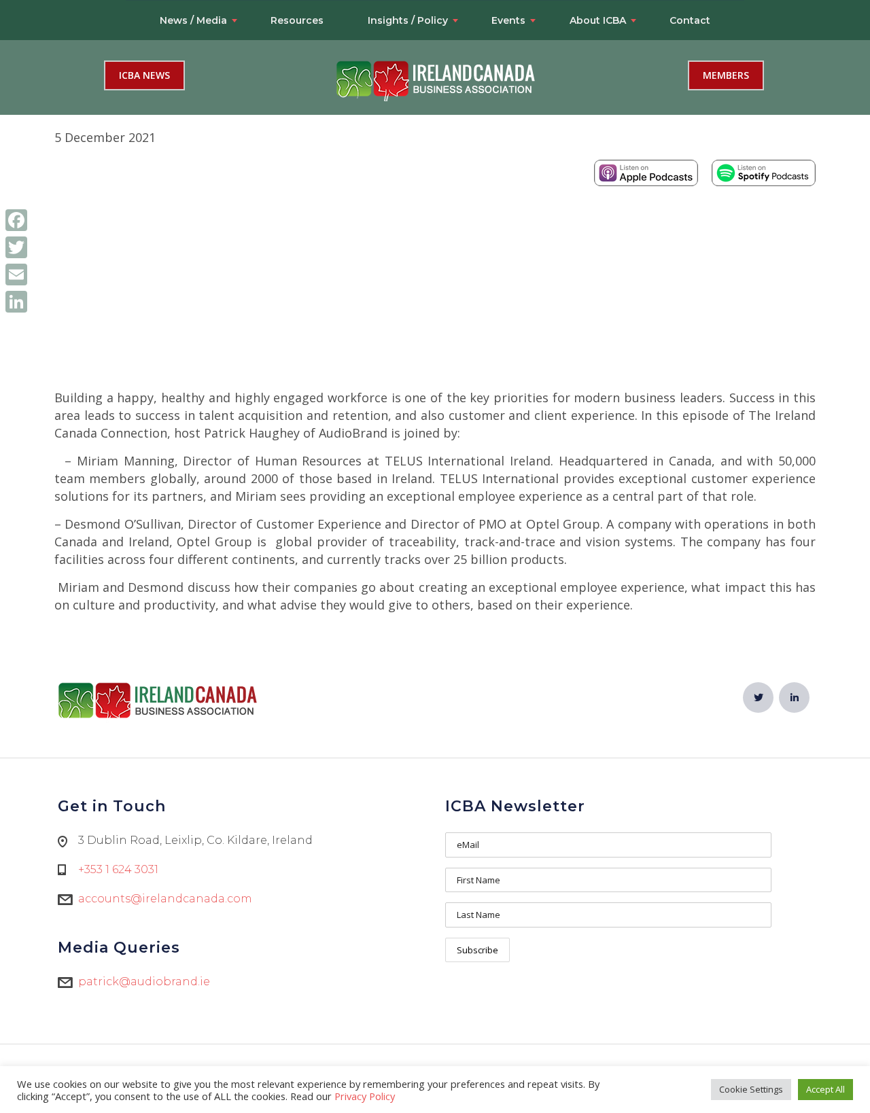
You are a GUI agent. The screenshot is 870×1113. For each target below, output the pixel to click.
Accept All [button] (825, 1089)
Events (508, 20)
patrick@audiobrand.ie (144, 981)
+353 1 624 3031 (118, 869)
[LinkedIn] (16, 301)
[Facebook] (16, 220)
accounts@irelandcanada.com (165, 898)
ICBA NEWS (144, 75)
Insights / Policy (408, 20)
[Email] (16, 274)
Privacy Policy (364, 1096)
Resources (297, 20)
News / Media (193, 20)
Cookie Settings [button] (751, 1089)
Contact (689, 20)
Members (726, 75)
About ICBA (598, 20)
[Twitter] (16, 247)
